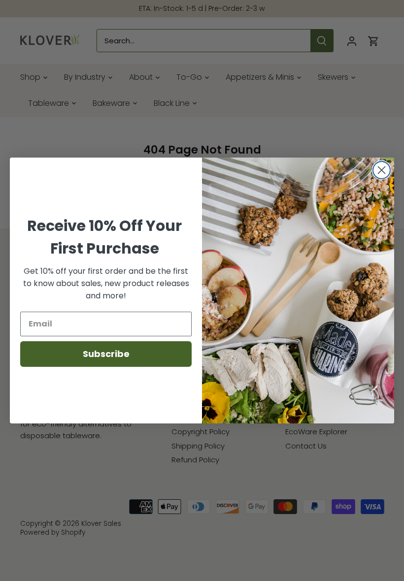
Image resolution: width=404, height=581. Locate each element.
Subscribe (106, 354)
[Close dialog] (381, 170)
